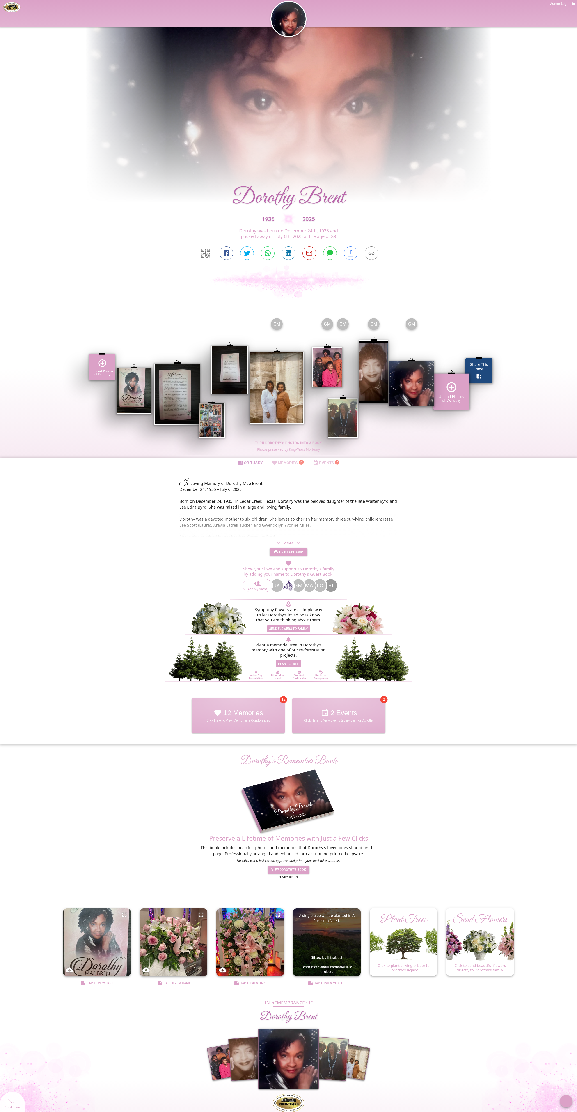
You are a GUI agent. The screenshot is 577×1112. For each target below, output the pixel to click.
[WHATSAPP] (268, 253)
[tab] (250, 462)
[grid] (288, 386)
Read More (288, 542)
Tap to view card (100, 983)
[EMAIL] (309, 253)
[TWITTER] (247, 253)
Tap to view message (330, 983)
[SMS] (330, 253)
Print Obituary (291, 552)
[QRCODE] (205, 253)
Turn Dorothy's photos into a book (288, 443)
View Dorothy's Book (288, 869)
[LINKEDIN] (288, 253)
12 (284, 699)
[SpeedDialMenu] (566, 1101)
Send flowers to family (288, 628)
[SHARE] (350, 253)
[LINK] (371, 253)
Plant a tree (288, 664)
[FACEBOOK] (226, 253)
